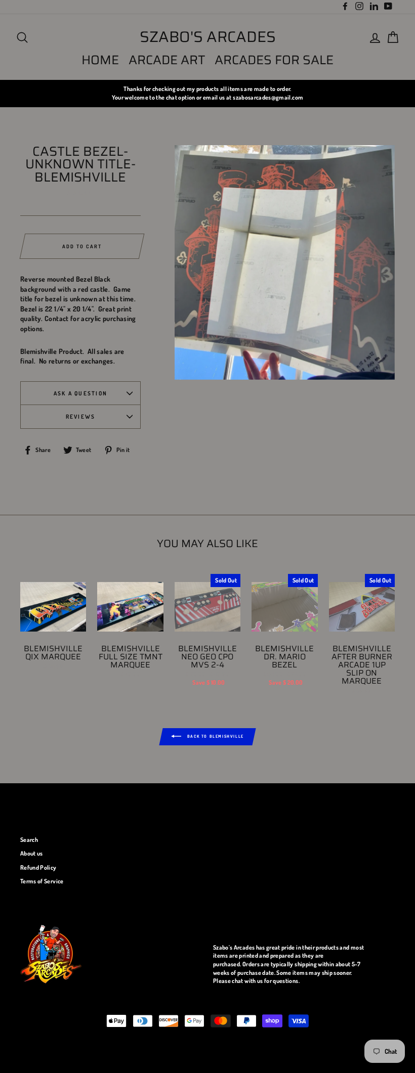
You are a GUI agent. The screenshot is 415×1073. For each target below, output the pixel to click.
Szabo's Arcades (208, 36)
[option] (207, 93)
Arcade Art (167, 60)
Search (29, 839)
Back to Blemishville (214, 735)
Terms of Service (42, 881)
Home (100, 60)
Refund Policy (38, 867)
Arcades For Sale (274, 60)
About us (31, 853)
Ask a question (80, 393)
